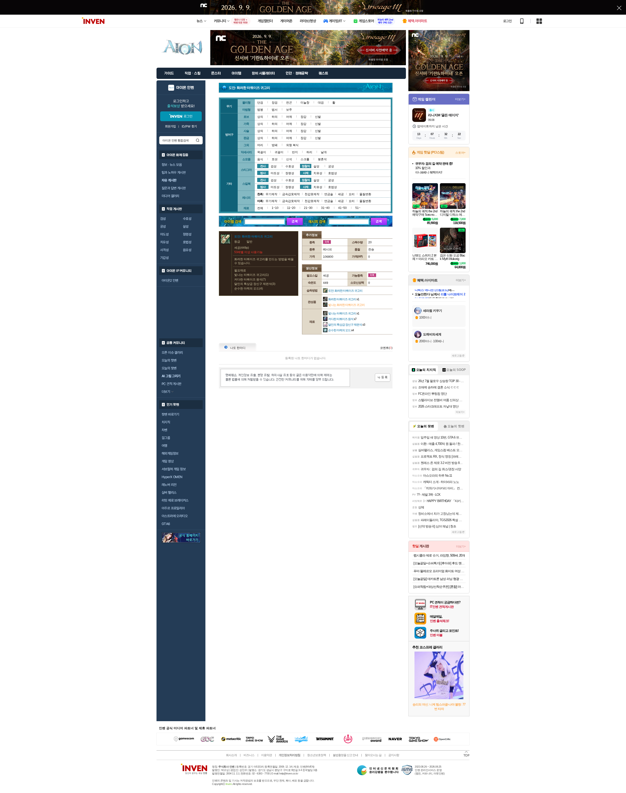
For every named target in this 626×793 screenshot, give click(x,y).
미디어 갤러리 (170, 196)
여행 (164, 446)
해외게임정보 (170, 453)
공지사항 (393, 755)
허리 (309, 152)
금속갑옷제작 (291, 194)
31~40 (325, 208)
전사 (263, 166)
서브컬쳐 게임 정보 (174, 469)
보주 (289, 109)
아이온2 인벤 (170, 280)
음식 (260, 159)
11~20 (291, 208)
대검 (321, 102)
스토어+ (460, 152)
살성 (186, 226)
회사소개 (231, 755)
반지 (295, 152)
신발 (318, 116)
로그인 (507, 21)
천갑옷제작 (312, 194)
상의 (260, 116)
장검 (275, 102)
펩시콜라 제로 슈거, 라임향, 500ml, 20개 (439, 555)
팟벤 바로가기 (170, 414)
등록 (382, 377)
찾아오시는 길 (373, 755)
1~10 (275, 208)
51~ (357, 208)
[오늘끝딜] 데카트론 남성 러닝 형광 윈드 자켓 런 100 (440, 579)
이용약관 (266, 755)
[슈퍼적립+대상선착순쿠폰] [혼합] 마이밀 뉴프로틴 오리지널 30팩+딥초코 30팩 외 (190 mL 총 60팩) (440, 587)
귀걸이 (279, 152)
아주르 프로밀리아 (173, 508)
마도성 (164, 234)
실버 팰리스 (169, 492)
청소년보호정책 (316, 755)
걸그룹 (166, 438)
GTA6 (166, 524)
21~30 (308, 208)
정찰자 (306, 166)
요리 (352, 194)
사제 (305, 173)
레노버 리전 (169, 485)
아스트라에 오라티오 (175, 516)
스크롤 (305, 159)
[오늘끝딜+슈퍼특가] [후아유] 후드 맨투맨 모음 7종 (440, 563)
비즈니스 (249, 755)
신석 (289, 159)
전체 (260, 208)
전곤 (289, 102)
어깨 (289, 116)
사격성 (164, 250)
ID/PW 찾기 (189, 126)
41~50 (342, 208)
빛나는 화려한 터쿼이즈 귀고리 (346, 305)
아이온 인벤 (185, 88)
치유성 (164, 242)
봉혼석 (322, 159)
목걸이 (261, 152)
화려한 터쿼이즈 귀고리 (343, 299)
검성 (163, 219)
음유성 (187, 250)
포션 (275, 159)
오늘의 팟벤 (169, 368)
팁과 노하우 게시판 (174, 172)
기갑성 (164, 258)
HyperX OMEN (172, 477)
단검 (260, 102)
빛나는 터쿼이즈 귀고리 (343, 313)
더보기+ (460, 99)
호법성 (187, 242)
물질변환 (365, 194)
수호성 (187, 219)
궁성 (163, 226)
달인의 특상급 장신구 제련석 (346, 324)
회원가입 (170, 126)
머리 (260, 145)
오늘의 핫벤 (169, 360)
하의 (275, 116)
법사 (263, 173)
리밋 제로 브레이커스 (175, 500)
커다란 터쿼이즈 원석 (342, 319)
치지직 (166, 422)
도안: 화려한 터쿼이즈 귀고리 (345, 290)
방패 (275, 145)
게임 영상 (168, 461)
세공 (341, 194)
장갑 (303, 116)
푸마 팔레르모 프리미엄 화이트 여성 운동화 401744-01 (440, 571)
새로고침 (457, 355)
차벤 (164, 430)
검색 (197, 140)
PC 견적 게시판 (171, 384)
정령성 (187, 234)
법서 (275, 109)
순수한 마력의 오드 (341, 330)
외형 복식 (292, 145)
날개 (324, 152)
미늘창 (305, 102)
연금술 (328, 194)
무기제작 (271, 194)
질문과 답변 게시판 (174, 188)
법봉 (260, 109)
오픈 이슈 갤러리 (172, 352)
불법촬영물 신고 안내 (345, 755)
